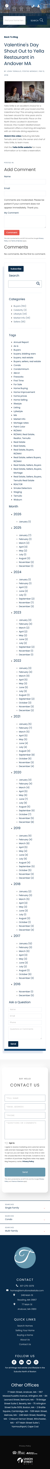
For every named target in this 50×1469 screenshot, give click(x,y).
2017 (17, 936)
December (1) (26, 566)
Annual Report (21, 342)
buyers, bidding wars (25, 353)
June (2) (23, 591)
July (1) (22, 554)
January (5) (25, 724)
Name (7, 176)
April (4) (23, 546)
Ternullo (18, 495)
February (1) (25, 539)
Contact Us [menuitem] (25, 1344)
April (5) (23, 679)
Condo (17, 365)
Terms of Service (16, 241)
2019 (17, 828)
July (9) (23, 802)
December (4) (26, 766)
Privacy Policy (28, 1161)
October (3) (25, 702)
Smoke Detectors (23, 488)
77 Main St (27, 1307)
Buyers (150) (20, 306)
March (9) (24, 675)
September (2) (27, 598)
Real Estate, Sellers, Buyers (27, 465)
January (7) (25, 535)
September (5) (27, 866)
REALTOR (18, 484)
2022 (17, 661)
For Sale (18, 384)
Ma (15, 415)
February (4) (25, 623)
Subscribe (16, 268)
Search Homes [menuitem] (25, 1325)
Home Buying (21, 388)
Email (7, 188)
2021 (17, 716)
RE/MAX (18, 430)
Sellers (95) (19, 321)
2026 (17, 514)
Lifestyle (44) (20, 313)
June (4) (23, 743)
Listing (17, 407)
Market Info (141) (22, 317)
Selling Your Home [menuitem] (24, 1330)
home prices (20, 395)
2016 (17, 984)
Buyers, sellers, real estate (27, 361)
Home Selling (20, 399)
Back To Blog (11, 37)
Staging (18, 492)
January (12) (25, 943)
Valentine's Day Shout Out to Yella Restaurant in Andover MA (24, 54)
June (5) (23, 687)
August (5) (24, 806)
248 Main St (27, 1297)
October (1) (25, 922)
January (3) (25, 620)
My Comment (11, 212)
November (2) (26, 562)
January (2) (25, 891)
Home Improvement (24, 392)
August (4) (24, 750)
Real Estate (19, 442)
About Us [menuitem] (25, 1339)
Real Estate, (20, 445)
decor (17, 372)
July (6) (23, 858)
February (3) (25, 895)
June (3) (23, 910)
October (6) (25, 758)
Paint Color (19, 426)
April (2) (23, 631)
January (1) (25, 521)
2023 (17, 612)
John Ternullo (14, 71)
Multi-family (11, 1230)
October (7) (25, 814)
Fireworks (18, 376)
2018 (17, 884)
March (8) (24, 843)
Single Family (12, 1207)
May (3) (23, 683)
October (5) (25, 870)
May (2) (23, 550)
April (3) (23, 587)
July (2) (23, 643)
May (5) (23, 739)
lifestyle (18, 403)
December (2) (26, 710)
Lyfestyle (18, 411)
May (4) (23, 851)
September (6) (27, 810)
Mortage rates (21, 422)
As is (16, 346)
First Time (19, 380)
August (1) (24, 695)
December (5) (26, 995)
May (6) (23, 795)
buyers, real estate (23, 357)
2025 (17, 528)
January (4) (25, 779)
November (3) (26, 706)
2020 (17, 772)
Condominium (21, 369)
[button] (37, 20)
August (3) (24, 558)
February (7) (25, 727)
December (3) (26, 606)
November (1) (26, 650)
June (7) (23, 799)
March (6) (24, 951)
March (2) (24, 543)
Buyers (17, 349)
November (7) (26, 602)
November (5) (26, 818)
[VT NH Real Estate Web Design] (25, 1461)
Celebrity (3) (20, 310)
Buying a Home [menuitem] (25, 1335)
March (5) (24, 731)
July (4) (23, 747)
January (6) (25, 835)
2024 (17, 572)
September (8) (27, 754)
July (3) (23, 691)
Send (25, 1172)
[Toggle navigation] (45, 6)
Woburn (18, 499)
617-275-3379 (33, 6)
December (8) (26, 822)
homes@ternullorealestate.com (27, 1290)
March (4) (24, 787)
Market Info (19, 419)
